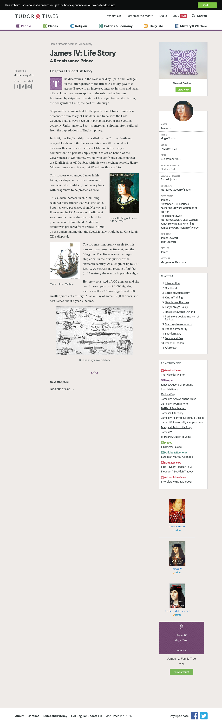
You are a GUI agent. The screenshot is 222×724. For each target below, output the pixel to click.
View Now (183, 89)
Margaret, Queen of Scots (176, 189)
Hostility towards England (180, 312)
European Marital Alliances (177, 457)
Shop (176, 15)
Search (202, 16)
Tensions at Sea (174, 338)
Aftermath (171, 347)
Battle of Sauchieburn (177, 293)
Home (53, 44)
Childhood (171, 288)
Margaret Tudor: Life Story (176, 427)
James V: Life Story (172, 413)
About (19, 716)
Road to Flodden (174, 343)
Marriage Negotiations (178, 324)
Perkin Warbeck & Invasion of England (182, 318)
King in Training (174, 297)
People (63, 44)
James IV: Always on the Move (178, 399)
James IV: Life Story (80, 44)
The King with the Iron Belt (177, 611)
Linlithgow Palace (171, 447)
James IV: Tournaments (175, 403)
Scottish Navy (173, 333)
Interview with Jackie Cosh (176, 481)
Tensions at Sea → (62, 389)
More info (109, 5)
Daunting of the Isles (177, 302)
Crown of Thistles (177, 526)
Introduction (172, 283)
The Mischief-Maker (173, 374)
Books (163, 16)
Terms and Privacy (55, 716)
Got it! (207, 5)
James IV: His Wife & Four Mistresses (182, 418)
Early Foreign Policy (176, 307)
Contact (33, 716)
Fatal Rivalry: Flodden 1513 (176, 467)
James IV (166, 432)
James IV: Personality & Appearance (182, 422)
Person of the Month (139, 16)
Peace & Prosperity (176, 329)
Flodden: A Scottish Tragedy (177, 471)
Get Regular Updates (85, 716)
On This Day (168, 394)
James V (165, 200)
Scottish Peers (169, 389)
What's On (114, 16)
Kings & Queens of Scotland (177, 384)
